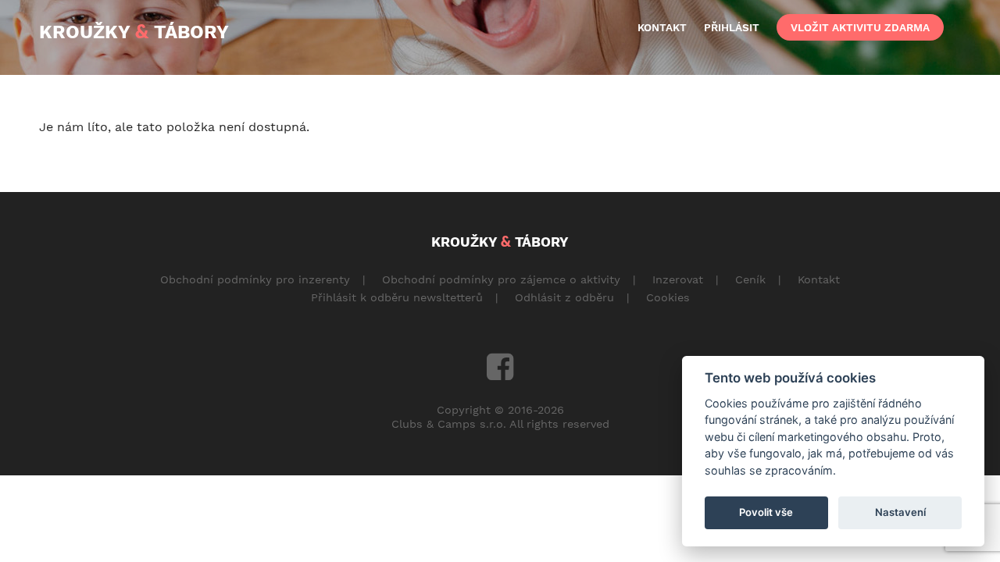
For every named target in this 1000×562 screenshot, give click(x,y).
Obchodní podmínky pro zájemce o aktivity (501, 279)
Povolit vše (766, 512)
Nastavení (900, 512)
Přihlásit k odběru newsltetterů (397, 297)
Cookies (668, 297)
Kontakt (819, 279)
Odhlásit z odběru (564, 297)
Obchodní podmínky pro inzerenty (255, 279)
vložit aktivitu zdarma (860, 27)
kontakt (662, 27)
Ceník (750, 279)
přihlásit (731, 27)
